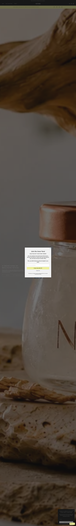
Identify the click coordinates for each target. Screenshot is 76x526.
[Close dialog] (50, 248)
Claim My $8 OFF (38, 268)
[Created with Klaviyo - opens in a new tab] (38, 277)
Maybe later (38, 270)
